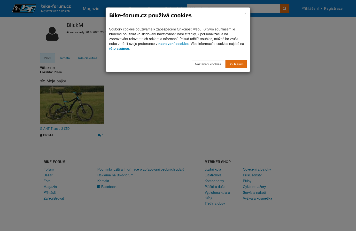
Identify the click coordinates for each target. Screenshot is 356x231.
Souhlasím (236, 64)
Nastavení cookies (208, 64)
